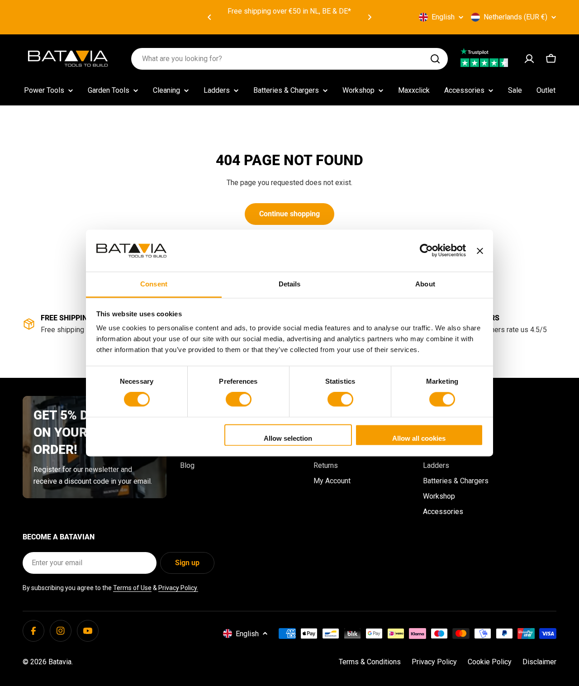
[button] (209, 17)
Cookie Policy (490, 661)
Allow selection (288, 438)
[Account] (529, 58)
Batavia (59, 661)
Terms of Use (132, 587)
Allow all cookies (419, 438)
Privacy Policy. (178, 587)
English (443, 17)
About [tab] (425, 284)
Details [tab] (290, 284)
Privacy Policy (434, 661)
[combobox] (289, 59)
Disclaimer (539, 661)
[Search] (435, 58)
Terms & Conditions (370, 661)
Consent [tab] (153, 284)
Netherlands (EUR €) (515, 17)
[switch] (239, 399)
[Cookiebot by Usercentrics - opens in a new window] (426, 250)
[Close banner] (480, 251)
